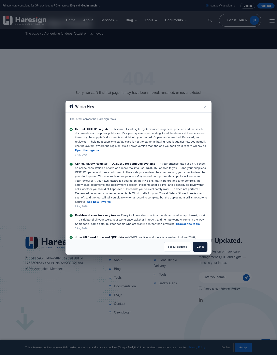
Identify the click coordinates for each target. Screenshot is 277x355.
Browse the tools (188, 223)
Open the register (87, 150)
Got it (200, 246)
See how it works (99, 201)
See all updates (177, 246)
